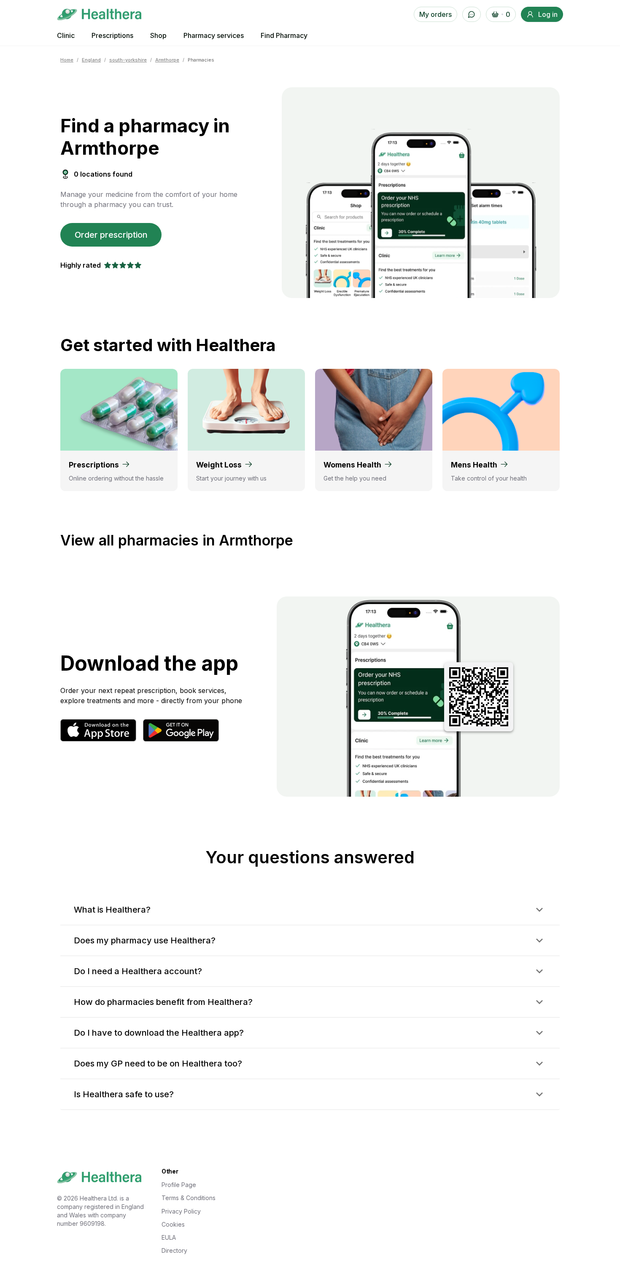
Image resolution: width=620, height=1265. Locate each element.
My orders (435, 14)
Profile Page (179, 1184)
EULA (169, 1237)
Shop (158, 35)
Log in (548, 14)
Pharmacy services (213, 35)
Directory (174, 1250)
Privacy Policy (181, 1211)
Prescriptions (112, 35)
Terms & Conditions (189, 1197)
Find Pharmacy (284, 35)
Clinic (66, 35)
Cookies (173, 1224)
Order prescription (111, 235)
